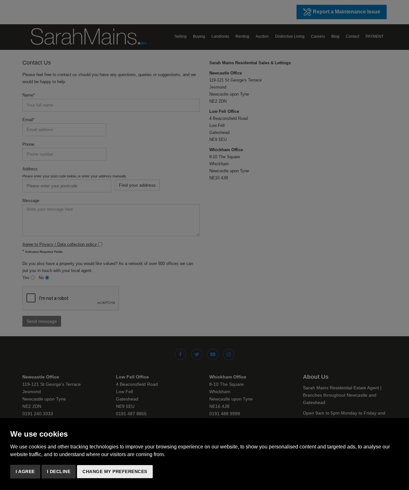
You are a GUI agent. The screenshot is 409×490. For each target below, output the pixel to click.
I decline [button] (59, 471)
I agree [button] (25, 471)
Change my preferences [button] (114, 471)
